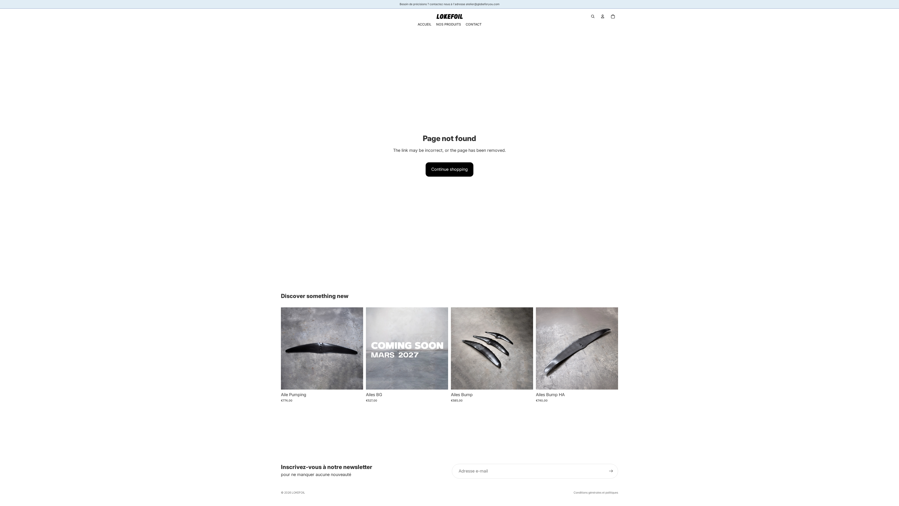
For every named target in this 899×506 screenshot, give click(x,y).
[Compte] (602, 16)
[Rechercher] (593, 16)
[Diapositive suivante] (356, 348)
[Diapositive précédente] (288, 348)
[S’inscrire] (611, 471)
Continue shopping (449, 169)
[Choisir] (356, 382)
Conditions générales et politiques (596, 492)
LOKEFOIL (298, 492)
